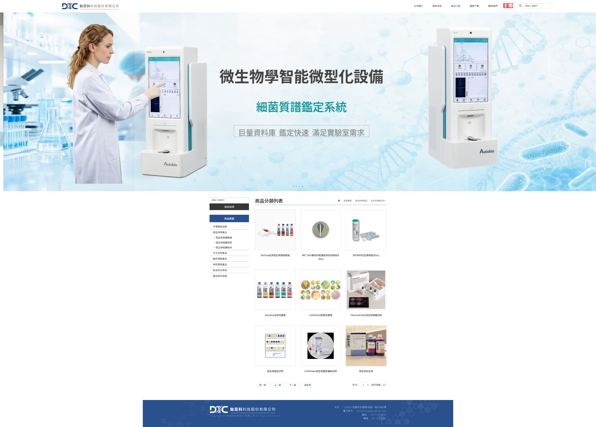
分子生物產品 (220, 252)
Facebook (505, 5)
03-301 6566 (379, 418)
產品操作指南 (220, 275)
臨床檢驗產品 (220, 258)
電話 (364, 414)
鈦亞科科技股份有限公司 (90, 6)
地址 (336, 407)
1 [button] (293, 186)
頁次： (355, 384)
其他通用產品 (220, 264)
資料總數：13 (378, 384)
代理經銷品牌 (220, 226)
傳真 (365, 418)
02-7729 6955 (378, 414)
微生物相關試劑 (224, 242)
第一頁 (262, 385)
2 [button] (296, 186)
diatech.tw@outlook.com (371, 410)
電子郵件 (348, 410)
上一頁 (277, 385)
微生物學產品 (220, 232)
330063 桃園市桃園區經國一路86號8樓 (364, 407)
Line (510, 5)
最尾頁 (307, 385)
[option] (298, 79)
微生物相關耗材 (224, 247)
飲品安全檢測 (220, 270)
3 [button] (299, 186)
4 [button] (302, 186)
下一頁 (292, 385)
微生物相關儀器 (224, 237)
